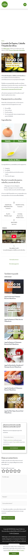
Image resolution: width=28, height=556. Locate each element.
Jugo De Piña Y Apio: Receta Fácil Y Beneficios (13, 412)
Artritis (11, 50)
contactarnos (10, 440)
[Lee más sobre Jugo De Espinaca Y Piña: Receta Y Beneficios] (14, 309)
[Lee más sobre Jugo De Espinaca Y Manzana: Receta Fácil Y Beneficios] (14, 332)
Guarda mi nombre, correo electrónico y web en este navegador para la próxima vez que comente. (13, 511)
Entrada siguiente (14, 264)
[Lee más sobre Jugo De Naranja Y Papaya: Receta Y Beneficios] (14, 286)
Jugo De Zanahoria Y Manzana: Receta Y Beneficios (13, 389)
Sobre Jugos (16, 529)
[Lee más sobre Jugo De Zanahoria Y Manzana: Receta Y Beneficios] (14, 378)
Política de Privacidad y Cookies (16, 550)
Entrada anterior (14, 259)
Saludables (22, 50)
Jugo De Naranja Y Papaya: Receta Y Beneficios (12, 297)
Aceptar (14, 553)
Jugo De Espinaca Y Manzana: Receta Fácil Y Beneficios (13, 343)
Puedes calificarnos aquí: (7, 468)
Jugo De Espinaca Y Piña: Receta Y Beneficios (13, 320)
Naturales (16, 50)
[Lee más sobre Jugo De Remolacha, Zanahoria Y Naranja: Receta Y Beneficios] (14, 355)
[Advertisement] (14, 24)
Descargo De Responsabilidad (18, 541)
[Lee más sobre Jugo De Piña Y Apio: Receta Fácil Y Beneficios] (14, 401)
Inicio (2, 41)
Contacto (16, 533)
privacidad (16, 442)
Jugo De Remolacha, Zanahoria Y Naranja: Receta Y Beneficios (13, 366)
